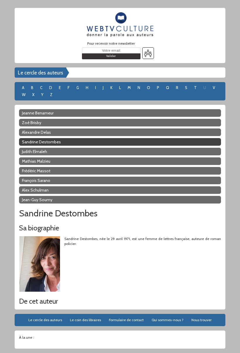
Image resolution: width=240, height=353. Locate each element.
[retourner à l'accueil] (120, 24)
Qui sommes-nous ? (168, 320)
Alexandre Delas (36, 132)
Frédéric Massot (36, 170)
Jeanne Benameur (38, 113)
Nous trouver (201, 320)
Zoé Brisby (31, 122)
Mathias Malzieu (36, 161)
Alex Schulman (35, 190)
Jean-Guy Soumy (37, 199)
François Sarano (36, 180)
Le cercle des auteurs (40, 73)
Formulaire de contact (126, 320)
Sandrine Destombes (41, 142)
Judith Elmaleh (34, 151)
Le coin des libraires (85, 320)
